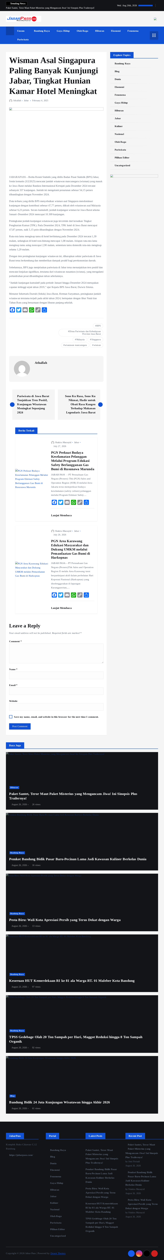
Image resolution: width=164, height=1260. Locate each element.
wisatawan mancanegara (76, 345)
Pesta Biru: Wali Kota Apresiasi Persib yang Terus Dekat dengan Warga (100, 1192)
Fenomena (133, 31)
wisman (97, 345)
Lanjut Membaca (61, 515)
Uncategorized (122, 165)
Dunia (118, 79)
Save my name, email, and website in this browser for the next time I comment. (56, 717)
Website (13, 701)
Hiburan (99, 31)
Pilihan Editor (122, 157)
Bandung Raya (42, 31)
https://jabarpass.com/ (20, 1155)
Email (13, 685)
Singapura (96, 339)
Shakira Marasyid (63, 442)
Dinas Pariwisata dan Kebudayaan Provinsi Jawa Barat (85, 332)
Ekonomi (116, 31)
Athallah (17, 100)
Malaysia (80, 339)
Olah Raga (82, 31)
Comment (15, 641)
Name (13, 669)
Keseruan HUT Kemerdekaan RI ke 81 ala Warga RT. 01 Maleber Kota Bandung (102, 1207)
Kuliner (119, 126)
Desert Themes (58, 1253)
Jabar (26, 100)
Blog (117, 71)
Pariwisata (23, 39)
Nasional (119, 134)
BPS (99, 326)
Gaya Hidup (63, 31)
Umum (21, 31)
